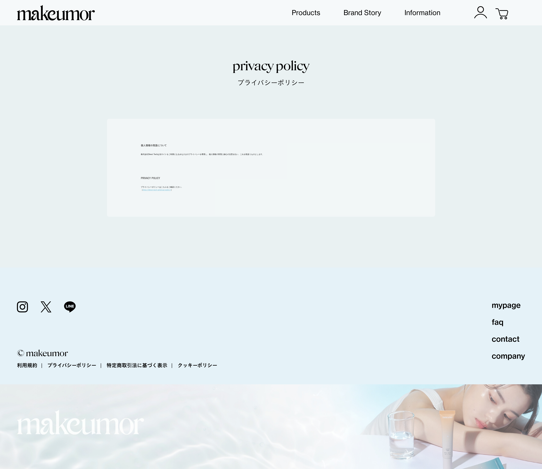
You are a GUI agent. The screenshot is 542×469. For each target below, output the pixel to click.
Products (306, 12)
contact (506, 339)
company (508, 356)
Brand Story (362, 12)
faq (497, 322)
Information (422, 12)
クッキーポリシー (197, 365)
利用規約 (27, 365)
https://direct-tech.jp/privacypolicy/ (157, 190)
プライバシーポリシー (71, 365)
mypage (506, 305)
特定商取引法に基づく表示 (137, 365)
